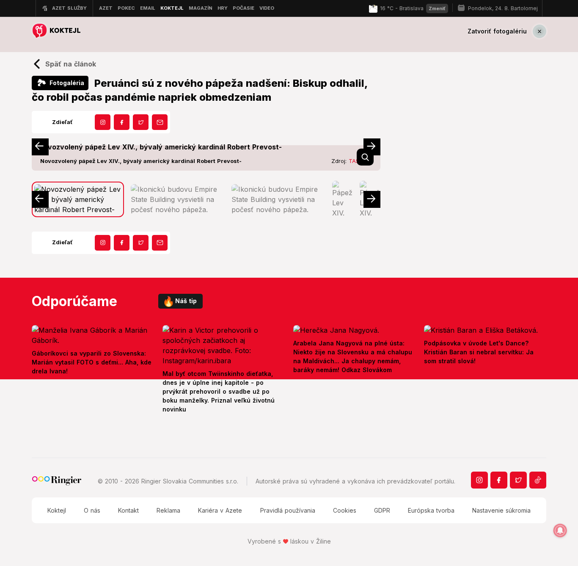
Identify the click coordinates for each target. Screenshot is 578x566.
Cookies (344, 510)
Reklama (168, 510)
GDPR (382, 510)
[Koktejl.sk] (56, 31)
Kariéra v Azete (220, 510)
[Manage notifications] (560, 530)
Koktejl (56, 510)
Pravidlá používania (287, 510)
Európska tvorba (431, 510)
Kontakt (128, 510)
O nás (92, 510)
